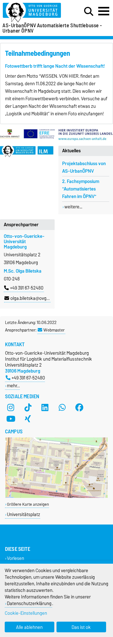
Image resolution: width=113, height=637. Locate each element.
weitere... (73, 207)
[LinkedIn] (45, 407)
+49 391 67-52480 (26, 288)
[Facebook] (79, 407)
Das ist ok (81, 627)
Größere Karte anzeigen (28, 504)
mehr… (13, 385)
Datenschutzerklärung (29, 603)
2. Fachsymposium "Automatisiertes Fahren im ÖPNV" (80, 189)
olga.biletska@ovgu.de (32, 298)
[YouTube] (10, 419)
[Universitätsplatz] (56, 496)
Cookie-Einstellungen (26, 613)
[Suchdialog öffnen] (88, 11)
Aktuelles (71, 150)
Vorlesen (15, 558)
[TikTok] (28, 407)
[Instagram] (10, 407)
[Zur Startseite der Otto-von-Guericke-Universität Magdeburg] (35, 13)
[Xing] (28, 419)
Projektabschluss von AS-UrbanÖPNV (84, 167)
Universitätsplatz (23, 514)
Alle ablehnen (29, 627)
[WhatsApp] (62, 407)
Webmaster (54, 330)
